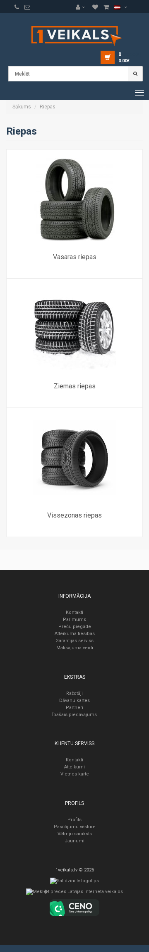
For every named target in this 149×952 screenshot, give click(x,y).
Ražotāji (74, 693)
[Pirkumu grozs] (27, 7)
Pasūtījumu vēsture (75, 826)
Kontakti (74, 612)
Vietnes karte (74, 774)
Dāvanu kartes (74, 700)
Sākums (21, 107)
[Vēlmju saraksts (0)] (16, 7)
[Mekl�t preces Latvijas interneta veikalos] (74, 893)
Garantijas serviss (74, 640)
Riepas (47, 107)
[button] (82, 7)
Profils (74, 819)
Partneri (74, 707)
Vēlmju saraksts (75, 834)
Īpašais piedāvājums (74, 714)
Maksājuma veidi (74, 647)
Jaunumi (74, 841)
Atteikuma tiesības (75, 633)
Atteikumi (74, 767)
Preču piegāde (74, 626)
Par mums (74, 619)
